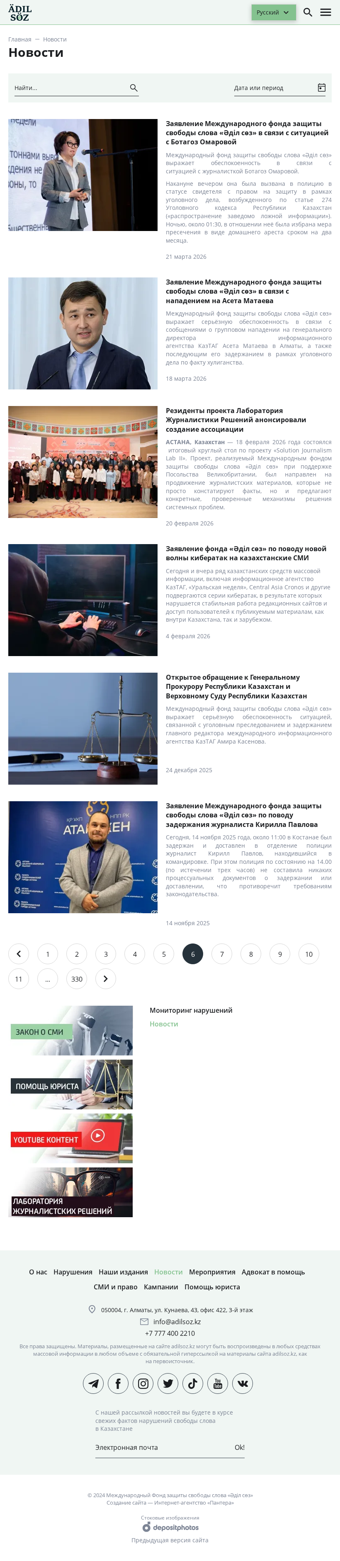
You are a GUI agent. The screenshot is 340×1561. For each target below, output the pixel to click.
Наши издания (123, 1272)
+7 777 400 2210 (170, 1333)
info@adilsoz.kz (177, 1321)
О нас (38, 1272)
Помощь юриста (212, 1286)
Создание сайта (126, 1502)
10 (309, 954)
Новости (164, 1024)
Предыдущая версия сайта (170, 1540)
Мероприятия (212, 1272)
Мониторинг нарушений (191, 1010)
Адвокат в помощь (273, 1272)
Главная (20, 39)
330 (77, 979)
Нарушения (72, 1272)
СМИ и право (116, 1286)
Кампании (161, 1286)
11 (18, 979)
